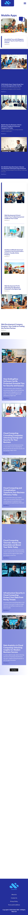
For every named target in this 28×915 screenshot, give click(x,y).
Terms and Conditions (14, 904)
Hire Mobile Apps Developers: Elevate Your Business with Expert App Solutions (13, 167)
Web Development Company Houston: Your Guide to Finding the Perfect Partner (12, 326)
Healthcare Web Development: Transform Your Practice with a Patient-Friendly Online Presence (13, 252)
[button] (25, 3)
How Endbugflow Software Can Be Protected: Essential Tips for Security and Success (13, 382)
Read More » (7, 44)
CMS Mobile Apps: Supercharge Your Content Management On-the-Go (12, 85)
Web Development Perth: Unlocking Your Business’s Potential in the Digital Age (12, 287)
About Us (14, 894)
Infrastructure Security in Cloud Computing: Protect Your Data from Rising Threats (14, 596)
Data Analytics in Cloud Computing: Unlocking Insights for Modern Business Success (13, 648)
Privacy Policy (14, 901)
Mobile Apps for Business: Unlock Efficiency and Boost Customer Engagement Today (11, 126)
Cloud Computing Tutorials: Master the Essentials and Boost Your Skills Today (12, 543)
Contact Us (14, 898)
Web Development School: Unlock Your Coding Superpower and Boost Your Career (14, 216)
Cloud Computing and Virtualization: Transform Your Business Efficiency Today (14, 491)
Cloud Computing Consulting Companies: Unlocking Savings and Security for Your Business (13, 437)
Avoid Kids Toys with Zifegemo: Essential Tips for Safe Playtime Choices (14, 40)
